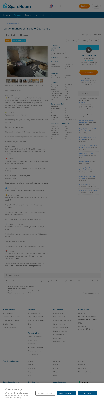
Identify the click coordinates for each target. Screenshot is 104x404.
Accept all (87, 393)
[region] (52, 393)
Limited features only (66, 393)
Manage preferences (45, 393)
